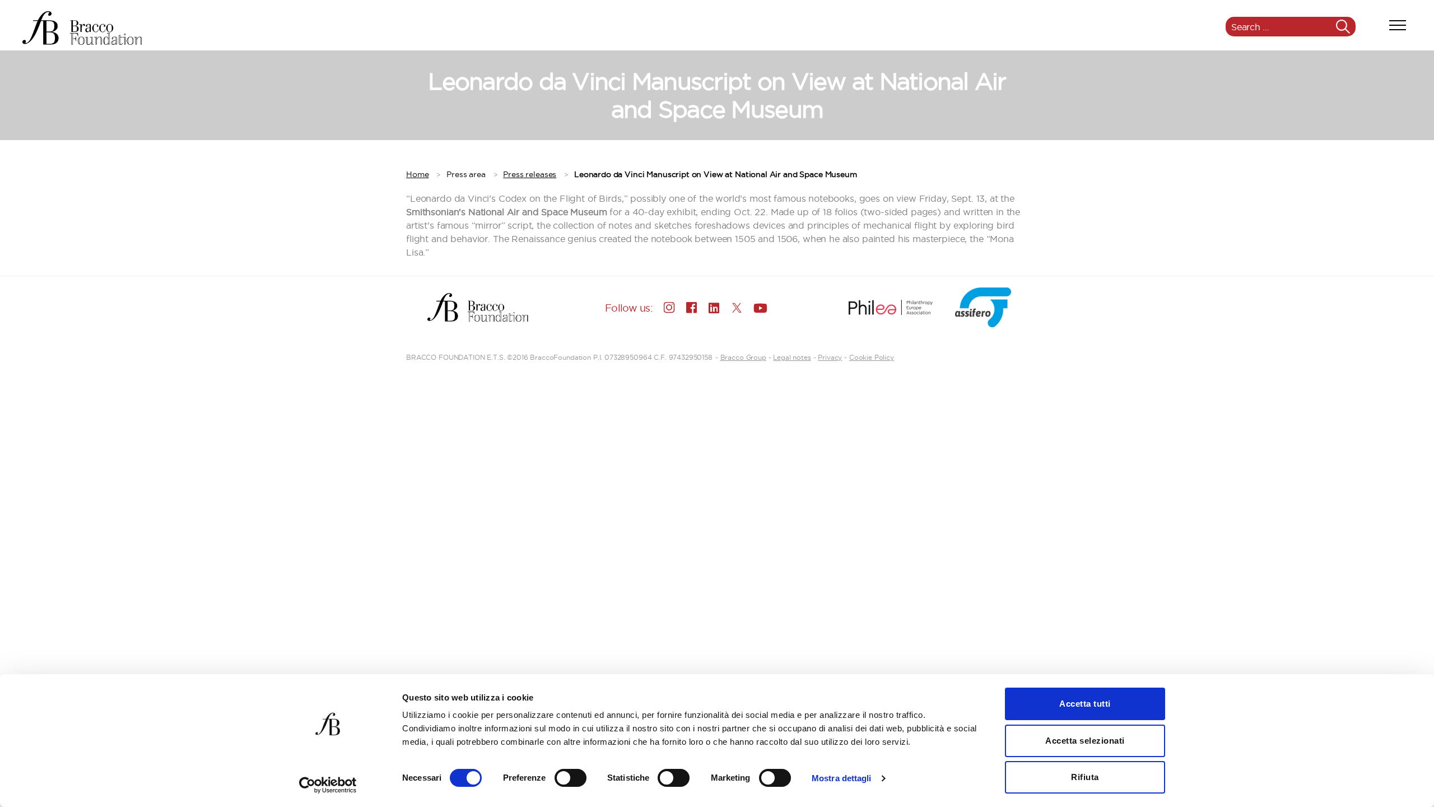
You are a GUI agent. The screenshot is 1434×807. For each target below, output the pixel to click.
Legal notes (792, 357)
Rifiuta (1085, 777)
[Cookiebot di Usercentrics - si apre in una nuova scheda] (328, 785)
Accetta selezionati (1085, 740)
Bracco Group (743, 357)
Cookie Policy (871, 357)
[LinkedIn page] (714, 307)
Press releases (529, 174)
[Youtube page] (759, 307)
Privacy (830, 357)
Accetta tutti (1085, 703)
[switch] (570, 779)
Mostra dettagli (842, 778)
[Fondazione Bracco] (82, 28)
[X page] (736, 307)
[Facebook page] (691, 307)
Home (417, 174)
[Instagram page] (669, 307)
